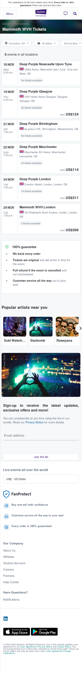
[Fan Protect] (17, 494)
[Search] (75, 13)
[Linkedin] (5, 618)
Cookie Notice (64, 646)
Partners (9, 575)
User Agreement (28, 646)
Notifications (11, 599)
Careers (8, 569)
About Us (9, 550)
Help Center (11, 582)
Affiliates (8, 556)
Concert (6, 23)
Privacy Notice (34, 422)
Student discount (14, 563)
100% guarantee (24, 247)
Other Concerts (21, 23)
